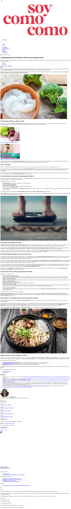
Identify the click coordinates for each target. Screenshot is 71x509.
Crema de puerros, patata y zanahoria (6, 407)
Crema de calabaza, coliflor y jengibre (7, 413)
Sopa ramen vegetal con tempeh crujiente (10, 362)
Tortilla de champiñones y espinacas (6, 416)
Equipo (4, 485)
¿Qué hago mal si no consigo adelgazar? (11, 142)
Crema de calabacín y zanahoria (6, 404)
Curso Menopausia (6, 48)
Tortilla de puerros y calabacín (5, 410)
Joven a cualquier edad (12, 474)
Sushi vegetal (5, 364)
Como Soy (4, 46)
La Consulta (5, 52)
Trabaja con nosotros (8, 485)
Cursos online (5, 47)
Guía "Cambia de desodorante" (14, 481)
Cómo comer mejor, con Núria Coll (6, 474)
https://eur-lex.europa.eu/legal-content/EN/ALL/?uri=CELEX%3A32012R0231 (18, 387)
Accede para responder (4, 427)
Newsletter (4, 51)
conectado (10, 421)
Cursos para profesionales (20, 474)
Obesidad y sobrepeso (6, 371)
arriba (6, 429)
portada (1, 429)
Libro (4, 49)
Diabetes (4, 372)
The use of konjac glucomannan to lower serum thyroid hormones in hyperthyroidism (35, 385)
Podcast (4, 50)
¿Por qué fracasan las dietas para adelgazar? (12, 159)
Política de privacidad (16, 485)
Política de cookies (23, 485)
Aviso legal (29, 485)
